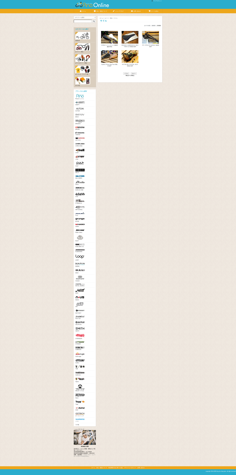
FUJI (76, 215)
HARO (77, 226)
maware (77, 280)
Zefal (76, 410)
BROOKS (78, 123)
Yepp (76, 404)
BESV (77, 117)
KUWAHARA (78, 251)
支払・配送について (101, 467)
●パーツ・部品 (108, 18)
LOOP (77, 260)
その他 (77, 424)
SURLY (77, 363)
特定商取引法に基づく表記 (115, 467)
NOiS (76, 293)
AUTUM (77, 111)
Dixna (76, 184)
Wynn (76, 398)
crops (76, 159)
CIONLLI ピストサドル (107, 45)
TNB (76, 368)
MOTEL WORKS (79, 285)
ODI (76, 306)
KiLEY (77, 241)
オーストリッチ (79, 415)
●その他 (77, 85)
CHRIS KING (78, 146)
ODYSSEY (78, 313)
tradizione (78, 375)
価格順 (153, 25)
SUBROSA (78, 349)
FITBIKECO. (78, 203)
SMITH (77, 331)
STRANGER (78, 338)
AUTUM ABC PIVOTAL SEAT (130, 64)
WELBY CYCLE (79, 390)
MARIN (77, 266)
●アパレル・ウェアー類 (81, 74)
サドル (115, 18)
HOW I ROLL (78, 232)
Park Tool (77, 318)
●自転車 (77, 40)
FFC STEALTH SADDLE (148, 45)
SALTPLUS (78, 324)
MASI (76, 273)
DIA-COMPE (78, 178)
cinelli (76, 152)
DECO (77, 172)
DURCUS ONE (79, 190)
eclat (76, 196)
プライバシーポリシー (130, 467)
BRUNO (77, 129)
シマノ (77, 421)
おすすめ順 (147, 25)
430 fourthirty (78, 209)
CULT (76, 166)
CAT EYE (78, 140)
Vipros (77, 381)
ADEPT (77, 104)
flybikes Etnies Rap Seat (108, 64)
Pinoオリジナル (79, 98)
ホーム (101, 18)
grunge (77, 221)
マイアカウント (157, 1)
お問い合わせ (141, 467)
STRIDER (78, 344)
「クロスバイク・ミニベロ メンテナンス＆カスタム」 (84, 455)
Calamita (77, 134)
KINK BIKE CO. (79, 246)
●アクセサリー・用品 (81, 63)
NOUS (77, 300)
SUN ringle (78, 356)
